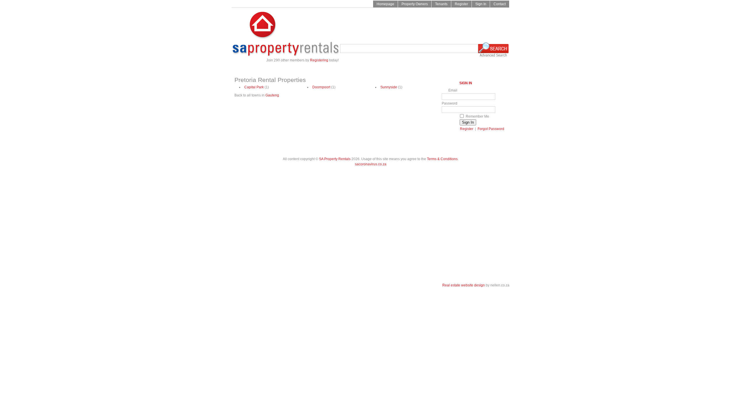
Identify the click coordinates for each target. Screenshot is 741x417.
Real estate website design (463, 285)
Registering (319, 60)
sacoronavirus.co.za (370, 164)
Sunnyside (388, 87)
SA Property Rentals (335, 159)
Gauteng (272, 95)
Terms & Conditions (442, 159)
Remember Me (477, 116)
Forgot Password (491, 129)
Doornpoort (321, 87)
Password (449, 103)
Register (466, 129)
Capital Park (254, 87)
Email (452, 90)
